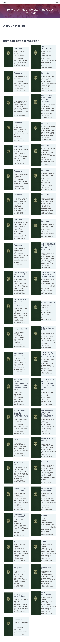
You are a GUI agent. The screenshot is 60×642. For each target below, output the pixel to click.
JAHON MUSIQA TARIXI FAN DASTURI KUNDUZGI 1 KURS (21, 413)
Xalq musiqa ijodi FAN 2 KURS (20, 355)
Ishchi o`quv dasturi (18, 464)
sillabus (44, 516)
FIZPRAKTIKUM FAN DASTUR (47, 440)
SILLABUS (45, 124)
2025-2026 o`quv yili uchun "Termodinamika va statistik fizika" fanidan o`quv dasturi (47, 384)
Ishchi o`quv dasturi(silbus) (19, 595)
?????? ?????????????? (47, 47)
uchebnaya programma (18, 567)
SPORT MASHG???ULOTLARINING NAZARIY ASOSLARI (48, 99)
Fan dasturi (18, 48)
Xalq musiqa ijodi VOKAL (47, 329)
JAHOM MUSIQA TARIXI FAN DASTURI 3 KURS (47, 355)
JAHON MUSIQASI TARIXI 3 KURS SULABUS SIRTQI (20, 274)
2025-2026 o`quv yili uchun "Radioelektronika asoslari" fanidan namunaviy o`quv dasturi (21, 384)
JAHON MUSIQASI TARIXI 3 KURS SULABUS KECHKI (48, 274)
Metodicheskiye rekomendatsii (20, 489)
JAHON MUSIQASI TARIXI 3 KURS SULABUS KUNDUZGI (20, 302)
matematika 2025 (48, 302)
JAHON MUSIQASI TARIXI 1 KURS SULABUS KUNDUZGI (48, 247)
